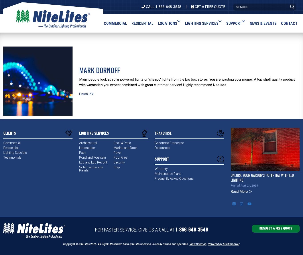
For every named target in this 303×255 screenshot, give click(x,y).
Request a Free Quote (275, 228)
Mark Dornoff (99, 70)
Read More (240, 191)
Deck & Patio (122, 143)
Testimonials (12, 157)
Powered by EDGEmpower (223, 244)
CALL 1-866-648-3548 (163, 7)
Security (119, 162)
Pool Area (120, 157)
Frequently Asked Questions (174, 178)
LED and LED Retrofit (93, 162)
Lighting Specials (15, 152)
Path (82, 152)
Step (117, 167)
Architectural (88, 143)
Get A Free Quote (209, 7)
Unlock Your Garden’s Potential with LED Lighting (262, 178)
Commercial (12, 143)
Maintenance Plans (168, 173)
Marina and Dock (125, 148)
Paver (118, 152)
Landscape (87, 148)
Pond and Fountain (92, 157)
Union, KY (86, 94)
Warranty (161, 169)
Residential (10, 148)
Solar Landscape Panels (91, 168)
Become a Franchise (169, 143)
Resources (162, 148)
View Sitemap (198, 244)
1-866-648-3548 (192, 229)
